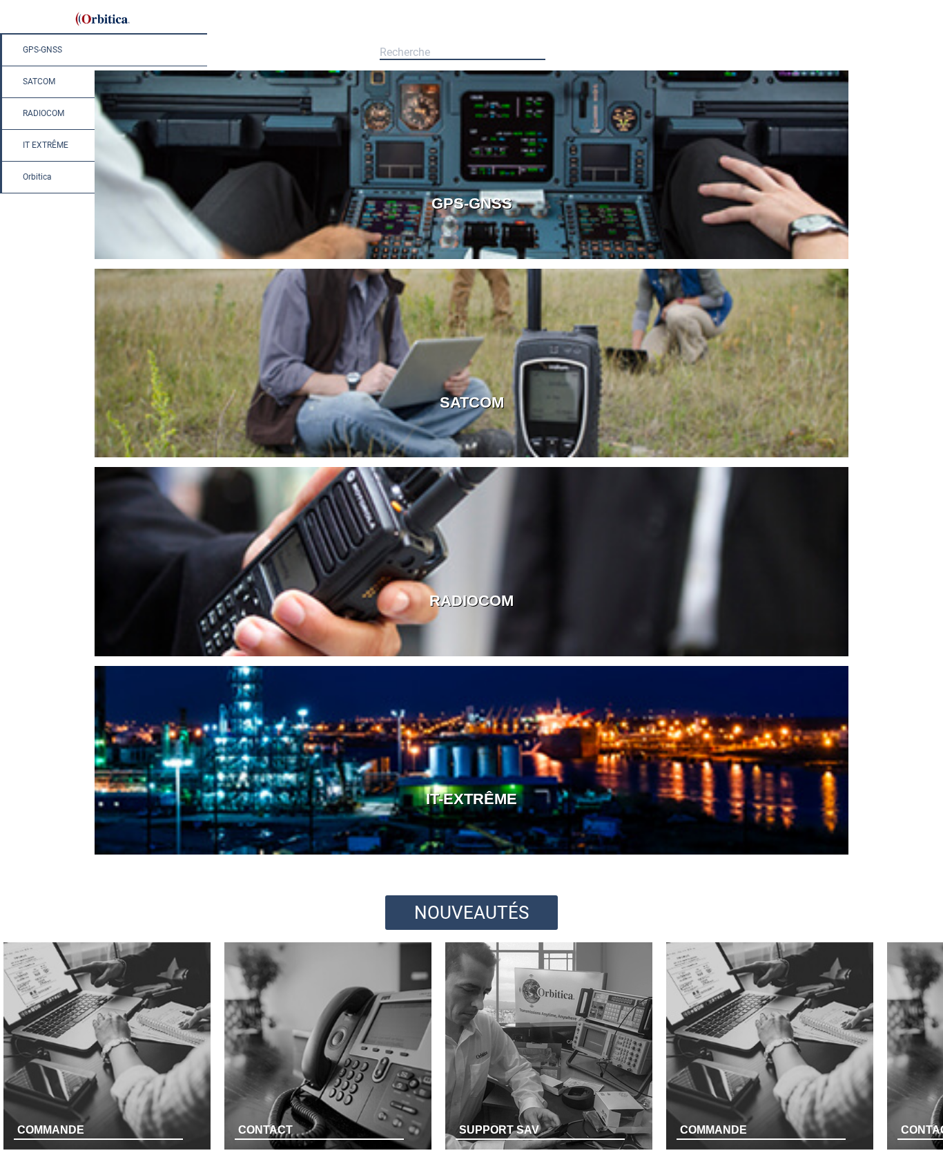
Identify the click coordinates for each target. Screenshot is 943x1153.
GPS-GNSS (42, 50)
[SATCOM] (472, 457)
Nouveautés (471, 912)
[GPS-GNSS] (472, 259)
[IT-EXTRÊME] (472, 854)
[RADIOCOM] (472, 656)
